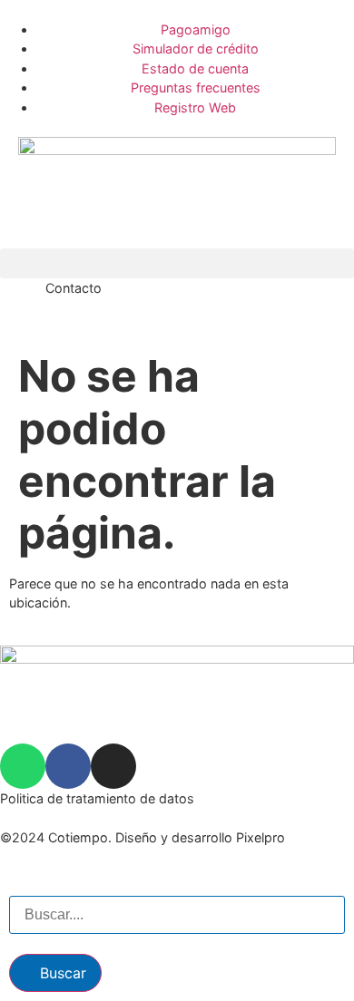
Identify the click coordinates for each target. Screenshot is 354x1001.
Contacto (73, 288)
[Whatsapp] (22, 766)
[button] (177, 263)
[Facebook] (68, 766)
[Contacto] (22, 301)
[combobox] (177, 915)
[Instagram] (113, 766)
